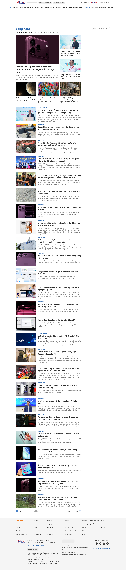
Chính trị (15, 7)
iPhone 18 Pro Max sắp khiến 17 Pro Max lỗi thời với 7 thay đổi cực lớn (58, 305)
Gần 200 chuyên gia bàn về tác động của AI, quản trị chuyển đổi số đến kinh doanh (58, 160)
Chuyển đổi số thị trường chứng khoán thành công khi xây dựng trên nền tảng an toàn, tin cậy (59, 176)
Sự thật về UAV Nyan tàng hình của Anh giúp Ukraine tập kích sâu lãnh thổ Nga (69, 100)
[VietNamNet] (11, 7)
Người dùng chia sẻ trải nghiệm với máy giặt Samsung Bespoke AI (57, 353)
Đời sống (75, 7)
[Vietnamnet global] (94, 3)
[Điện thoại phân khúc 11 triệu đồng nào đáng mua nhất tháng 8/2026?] (26, 227)
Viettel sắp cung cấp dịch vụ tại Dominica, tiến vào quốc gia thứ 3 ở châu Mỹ (47, 100)
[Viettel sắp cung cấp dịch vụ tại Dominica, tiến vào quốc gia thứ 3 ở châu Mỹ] (48, 89)
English (84, 527)
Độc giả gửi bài (106, 548)
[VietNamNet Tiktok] (104, 544)
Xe (93, 7)
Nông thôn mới (69, 534)
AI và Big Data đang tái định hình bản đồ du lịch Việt (58, 402)
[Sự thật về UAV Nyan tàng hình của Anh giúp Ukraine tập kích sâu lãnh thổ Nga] (70, 89)
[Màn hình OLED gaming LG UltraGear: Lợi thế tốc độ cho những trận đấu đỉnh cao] (26, 372)
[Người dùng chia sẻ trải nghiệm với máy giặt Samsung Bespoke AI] (26, 355)
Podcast (103, 527)
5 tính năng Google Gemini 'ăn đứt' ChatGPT (56, 320)
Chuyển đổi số (27, 32)
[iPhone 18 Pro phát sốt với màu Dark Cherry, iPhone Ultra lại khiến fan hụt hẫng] (37, 49)
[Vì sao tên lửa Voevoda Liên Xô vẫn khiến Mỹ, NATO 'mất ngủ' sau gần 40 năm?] (26, 146)
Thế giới (52, 7)
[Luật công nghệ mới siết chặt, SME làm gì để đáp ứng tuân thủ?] (26, 339)
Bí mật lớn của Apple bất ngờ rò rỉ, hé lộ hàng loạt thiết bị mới (59, 192)
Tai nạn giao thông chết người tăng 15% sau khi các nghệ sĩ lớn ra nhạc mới (58, 418)
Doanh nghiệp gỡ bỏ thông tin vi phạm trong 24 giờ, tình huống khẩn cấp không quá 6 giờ (58, 111)
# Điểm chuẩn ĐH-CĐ (45, 2)
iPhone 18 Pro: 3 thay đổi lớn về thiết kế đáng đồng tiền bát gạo (59, 256)
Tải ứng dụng (97, 548)
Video (102, 520)
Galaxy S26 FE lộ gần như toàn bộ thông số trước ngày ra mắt (58, 435)
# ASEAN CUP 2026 (59, 2)
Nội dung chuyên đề (88, 524)
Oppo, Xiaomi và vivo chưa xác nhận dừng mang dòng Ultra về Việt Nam (58, 128)
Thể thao (58, 7)
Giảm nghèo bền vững (71, 531)
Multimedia (104, 524)
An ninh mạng (45, 32)
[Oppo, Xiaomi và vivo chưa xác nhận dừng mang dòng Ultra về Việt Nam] (26, 131)
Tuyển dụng (101, 551)
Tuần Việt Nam (85, 2)
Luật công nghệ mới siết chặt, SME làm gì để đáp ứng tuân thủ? (58, 337)
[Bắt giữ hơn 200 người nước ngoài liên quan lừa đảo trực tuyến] (70, 65)
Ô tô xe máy (50, 527)
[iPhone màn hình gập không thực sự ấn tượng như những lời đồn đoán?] (26, 453)
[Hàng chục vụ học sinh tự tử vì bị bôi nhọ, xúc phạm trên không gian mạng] (70, 42)
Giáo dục (46, 7)
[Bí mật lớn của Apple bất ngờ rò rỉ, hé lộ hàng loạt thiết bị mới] (26, 195)
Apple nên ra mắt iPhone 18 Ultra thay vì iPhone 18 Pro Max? (59, 208)
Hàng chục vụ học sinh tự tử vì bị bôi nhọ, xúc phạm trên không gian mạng (70, 53)
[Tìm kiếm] (109, 3)
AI (57, 32)
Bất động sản (99, 7)
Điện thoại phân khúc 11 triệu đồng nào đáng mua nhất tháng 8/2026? (59, 224)
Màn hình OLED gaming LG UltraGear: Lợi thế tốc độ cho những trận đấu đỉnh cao (58, 369)
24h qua (103, 531)
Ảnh (83, 534)
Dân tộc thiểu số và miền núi (90, 520)
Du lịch (105, 7)
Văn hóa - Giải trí (67, 7)
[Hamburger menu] (115, 7)
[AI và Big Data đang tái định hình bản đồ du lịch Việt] (26, 405)
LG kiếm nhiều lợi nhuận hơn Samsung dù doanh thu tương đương (58, 386)
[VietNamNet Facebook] (97, 544)
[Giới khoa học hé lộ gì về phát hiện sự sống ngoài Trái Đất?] (26, 89)
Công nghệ (88, 7)
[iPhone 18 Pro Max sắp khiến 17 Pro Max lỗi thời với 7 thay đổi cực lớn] (26, 308)
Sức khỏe (81, 7)
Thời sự (20, 7)
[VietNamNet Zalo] (107, 544)
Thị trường (19, 32)
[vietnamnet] (21, 4)
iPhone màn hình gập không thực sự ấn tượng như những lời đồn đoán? (57, 450)
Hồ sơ (84, 531)
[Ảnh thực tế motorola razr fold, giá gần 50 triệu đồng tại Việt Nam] (26, 469)
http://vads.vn (71, 552)
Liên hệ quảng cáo (68, 541)
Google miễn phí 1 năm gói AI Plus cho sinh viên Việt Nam (58, 272)
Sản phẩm (53, 32)
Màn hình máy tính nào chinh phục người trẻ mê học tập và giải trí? (58, 288)
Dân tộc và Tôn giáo (37, 7)
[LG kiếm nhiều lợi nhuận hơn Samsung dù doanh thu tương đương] (26, 389)
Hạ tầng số (36, 32)
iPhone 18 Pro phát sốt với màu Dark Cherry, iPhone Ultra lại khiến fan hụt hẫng (35, 69)
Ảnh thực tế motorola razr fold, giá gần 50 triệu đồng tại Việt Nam (58, 466)
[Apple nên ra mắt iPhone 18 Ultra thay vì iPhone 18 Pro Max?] (26, 211)
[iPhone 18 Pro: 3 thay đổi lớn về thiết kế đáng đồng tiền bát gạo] (26, 259)
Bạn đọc (110, 7)
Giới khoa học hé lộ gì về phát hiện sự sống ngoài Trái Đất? (26, 99)
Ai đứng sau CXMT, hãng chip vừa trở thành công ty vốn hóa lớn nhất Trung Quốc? (59, 241)
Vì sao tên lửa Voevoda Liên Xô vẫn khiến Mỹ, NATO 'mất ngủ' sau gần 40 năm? (57, 144)
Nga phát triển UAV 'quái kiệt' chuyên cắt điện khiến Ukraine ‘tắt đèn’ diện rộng (57, 498)
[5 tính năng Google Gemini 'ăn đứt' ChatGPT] (26, 324)
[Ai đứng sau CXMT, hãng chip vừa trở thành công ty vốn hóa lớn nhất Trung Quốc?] (26, 243)
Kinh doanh (27, 7)
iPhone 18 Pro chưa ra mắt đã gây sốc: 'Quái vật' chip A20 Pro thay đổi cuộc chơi (58, 482)
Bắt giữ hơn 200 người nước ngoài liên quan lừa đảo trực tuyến (70, 76)
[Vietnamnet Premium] (21, 521)
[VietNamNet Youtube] (100, 544)
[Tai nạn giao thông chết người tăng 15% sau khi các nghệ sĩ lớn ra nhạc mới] (26, 421)
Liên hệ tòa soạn (32, 549)
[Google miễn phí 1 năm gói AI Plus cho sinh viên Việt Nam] (26, 275)
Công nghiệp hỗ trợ (70, 527)
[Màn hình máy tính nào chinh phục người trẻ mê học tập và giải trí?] (26, 291)
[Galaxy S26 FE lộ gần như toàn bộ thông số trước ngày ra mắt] (26, 437)
